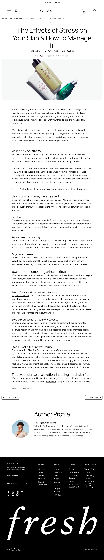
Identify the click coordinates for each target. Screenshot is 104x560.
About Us (41, 469)
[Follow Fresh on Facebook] (8, 492)
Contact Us (58, 472)
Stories (9, 18)
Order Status (74, 472)
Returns (57, 482)
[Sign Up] (26, 475)
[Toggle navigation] (9, 10)
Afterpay (57, 488)
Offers (71, 481)
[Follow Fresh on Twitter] (13, 492)
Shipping (57, 479)
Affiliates (41, 479)
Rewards (57, 492)
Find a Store (58, 469)
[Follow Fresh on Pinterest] (21, 492)
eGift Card (57, 495)
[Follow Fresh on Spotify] (17, 494)
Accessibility (89, 475)
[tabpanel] (52, 2)
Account (72, 469)
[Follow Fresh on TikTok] (8, 494)
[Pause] (94, 2)
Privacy (87, 472)
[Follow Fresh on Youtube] (13, 494)
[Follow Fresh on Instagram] (17, 492)
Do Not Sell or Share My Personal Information (89, 484)
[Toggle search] (17, 10)
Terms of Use (89, 469)
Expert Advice (18, 18)
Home (4, 18)
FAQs (55, 475)
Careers (41, 475)
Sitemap (87, 479)
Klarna (56, 485)
